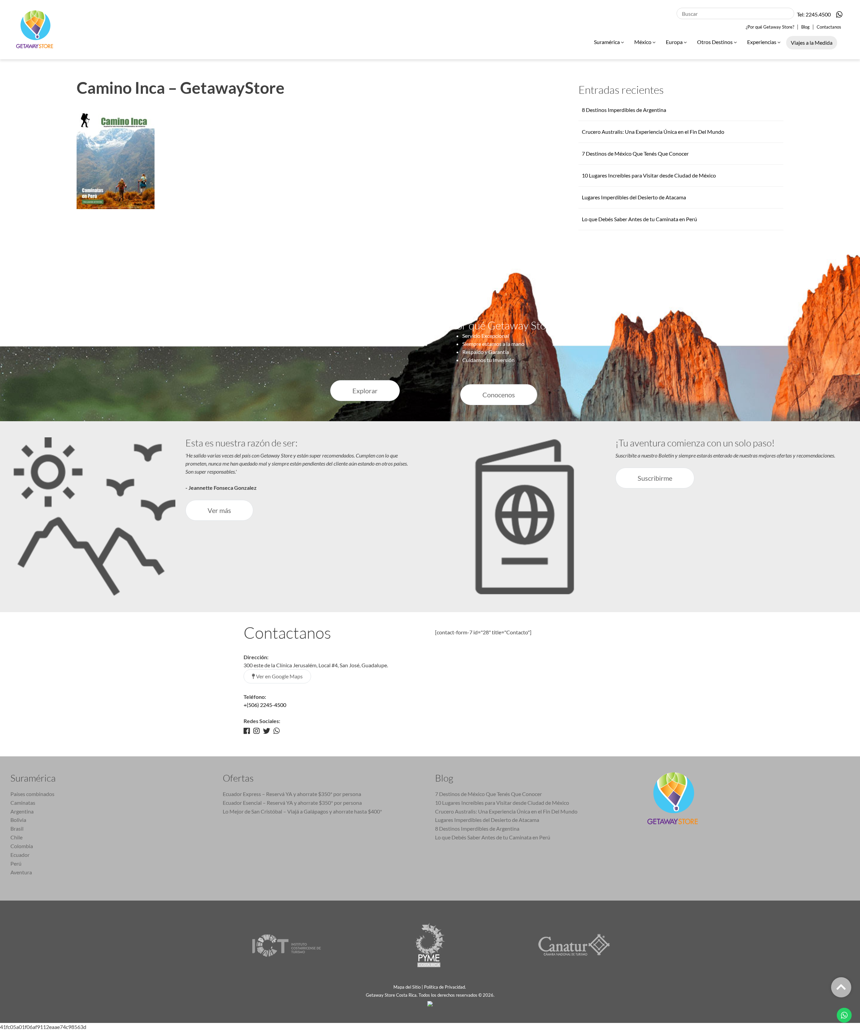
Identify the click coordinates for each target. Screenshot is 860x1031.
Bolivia (18, 820)
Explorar (365, 391)
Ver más (219, 510)
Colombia (21, 846)
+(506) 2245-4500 (265, 705)
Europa (675, 42)
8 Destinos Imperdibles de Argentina (624, 110)
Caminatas (22, 802)
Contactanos (829, 27)
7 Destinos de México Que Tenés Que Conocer (635, 153)
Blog (805, 27)
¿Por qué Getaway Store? (770, 27)
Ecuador (20, 854)
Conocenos (498, 395)
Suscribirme (655, 478)
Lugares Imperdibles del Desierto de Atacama (634, 197)
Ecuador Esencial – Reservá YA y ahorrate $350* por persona (292, 802)
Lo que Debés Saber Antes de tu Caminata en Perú (639, 219)
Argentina (22, 811)
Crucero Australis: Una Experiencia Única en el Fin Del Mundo (653, 131)
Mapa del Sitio (407, 987)
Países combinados (32, 794)
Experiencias (762, 42)
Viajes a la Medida (811, 42)
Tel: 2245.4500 (814, 14)
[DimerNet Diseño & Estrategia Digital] (430, 1003)
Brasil (17, 828)
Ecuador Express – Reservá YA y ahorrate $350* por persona (292, 794)
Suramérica (607, 42)
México (643, 42)
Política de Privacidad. (445, 987)
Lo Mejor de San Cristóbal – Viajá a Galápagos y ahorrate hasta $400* (302, 811)
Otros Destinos (715, 42)
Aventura (21, 872)
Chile (16, 837)
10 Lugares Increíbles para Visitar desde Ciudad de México (649, 175)
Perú (16, 863)
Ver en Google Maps (279, 676)
